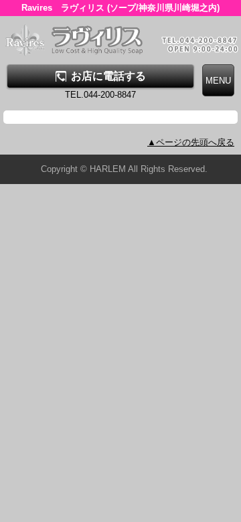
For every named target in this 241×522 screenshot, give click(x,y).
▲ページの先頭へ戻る (190, 142)
